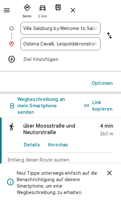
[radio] (27, 9)
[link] (60, 149)
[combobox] (60, 28)
